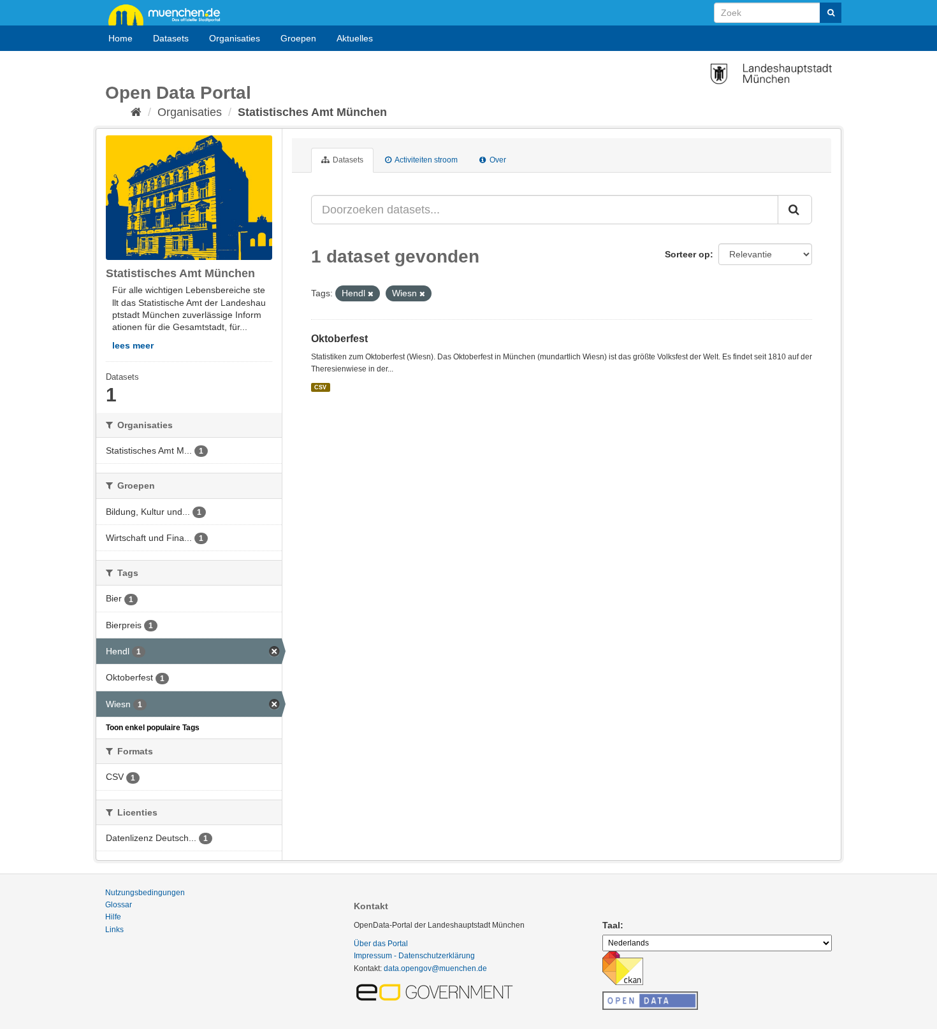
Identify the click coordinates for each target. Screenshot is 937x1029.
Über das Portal (381, 943)
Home (120, 38)
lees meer (133, 345)
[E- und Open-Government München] (436, 991)
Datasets (171, 38)
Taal (611, 925)
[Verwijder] (371, 294)
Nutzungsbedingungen (145, 892)
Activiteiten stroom (425, 159)
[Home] (136, 112)
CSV (320, 387)
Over (497, 159)
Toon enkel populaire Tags (153, 727)
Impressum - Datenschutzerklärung (414, 955)
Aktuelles (355, 38)
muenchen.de (169, 14)
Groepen (298, 38)
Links (114, 929)
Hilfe (113, 916)
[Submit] (830, 13)
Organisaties (234, 38)
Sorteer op (687, 254)
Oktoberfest (339, 338)
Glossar (118, 904)
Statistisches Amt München (312, 112)
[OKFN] (650, 997)
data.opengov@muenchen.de (435, 968)
